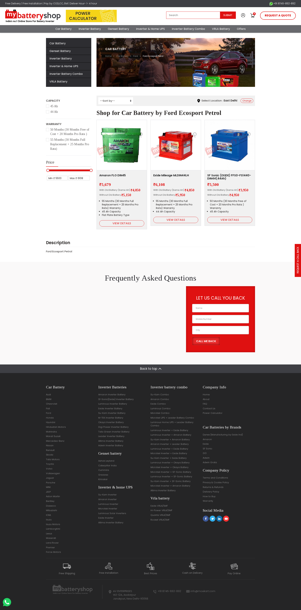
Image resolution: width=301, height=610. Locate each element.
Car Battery (63, 29)
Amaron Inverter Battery (111, 394)
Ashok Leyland (106, 460)
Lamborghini (53, 528)
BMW (48, 399)
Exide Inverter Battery (110, 408)
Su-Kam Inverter (107, 494)
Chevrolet (51, 403)
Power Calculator (212, 413)
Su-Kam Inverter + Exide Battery (168, 458)
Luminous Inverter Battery (112, 403)
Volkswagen (53, 473)
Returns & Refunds (213, 487)
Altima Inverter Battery (110, 441)
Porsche (50, 482)
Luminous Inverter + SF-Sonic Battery (171, 476)
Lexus (49, 533)
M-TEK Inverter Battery (110, 417)
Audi (48, 394)
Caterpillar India (107, 465)
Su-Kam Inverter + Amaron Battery (170, 439)
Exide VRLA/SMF (159, 505)
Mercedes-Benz (55, 441)
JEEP (48, 492)
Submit (227, 15)
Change (246, 100)
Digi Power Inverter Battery (113, 427)
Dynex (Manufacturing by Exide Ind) (223, 434)
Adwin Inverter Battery (110, 445)
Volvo (49, 468)
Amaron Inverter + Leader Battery (169, 444)
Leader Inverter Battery (111, 436)
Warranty (208, 501)
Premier (50, 547)
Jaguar (50, 478)
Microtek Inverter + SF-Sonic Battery (170, 472)
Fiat (48, 408)
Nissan (49, 445)
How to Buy (209, 496)
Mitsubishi (51, 510)
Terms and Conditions (215, 477)
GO (205, 453)
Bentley (50, 501)
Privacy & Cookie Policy (216, 482)
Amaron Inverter (107, 499)
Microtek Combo (159, 413)
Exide (206, 444)
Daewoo (51, 505)
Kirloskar (103, 479)
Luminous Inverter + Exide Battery (169, 430)
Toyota (50, 464)
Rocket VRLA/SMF (159, 519)
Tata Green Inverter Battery (113, 431)
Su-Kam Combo (159, 394)
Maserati (51, 538)
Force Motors (53, 552)
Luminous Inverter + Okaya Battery (170, 462)
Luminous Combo (160, 408)
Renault (50, 450)
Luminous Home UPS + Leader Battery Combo (171, 424)
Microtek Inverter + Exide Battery (168, 453)
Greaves (103, 474)
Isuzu (49, 519)
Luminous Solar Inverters (112, 513)
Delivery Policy (211, 491)
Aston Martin (53, 496)
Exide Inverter (106, 517)
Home (108, 56)
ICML (48, 515)
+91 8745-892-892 (284, 3)
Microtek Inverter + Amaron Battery (170, 485)
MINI (48, 487)
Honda (50, 417)
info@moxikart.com (203, 591)
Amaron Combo (159, 399)
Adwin (206, 458)
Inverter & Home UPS (150, 29)
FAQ (205, 403)
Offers (241, 29)
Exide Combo (158, 403)
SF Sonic (207, 448)
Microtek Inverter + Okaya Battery (169, 467)
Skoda (49, 454)
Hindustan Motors (56, 427)
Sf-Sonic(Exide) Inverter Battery (116, 399)
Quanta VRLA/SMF (160, 515)
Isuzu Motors (53, 524)
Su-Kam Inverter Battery (111, 413)
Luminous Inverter (108, 504)
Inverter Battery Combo (188, 29)
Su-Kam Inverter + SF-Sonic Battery (170, 481)
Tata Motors (53, 459)
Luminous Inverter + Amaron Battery (170, 434)
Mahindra (51, 431)
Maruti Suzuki (53, 436)
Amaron (207, 439)
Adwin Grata (210, 462)
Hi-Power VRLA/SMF (161, 510)
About (206, 399)
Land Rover (52, 542)
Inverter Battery (90, 29)
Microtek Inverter (107, 508)
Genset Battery (118, 29)
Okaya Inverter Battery (111, 422)
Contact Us (209, 408)
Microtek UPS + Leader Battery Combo (172, 417)
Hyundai (50, 422)
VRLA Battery (221, 29)
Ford (135, 56)
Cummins (103, 470)
